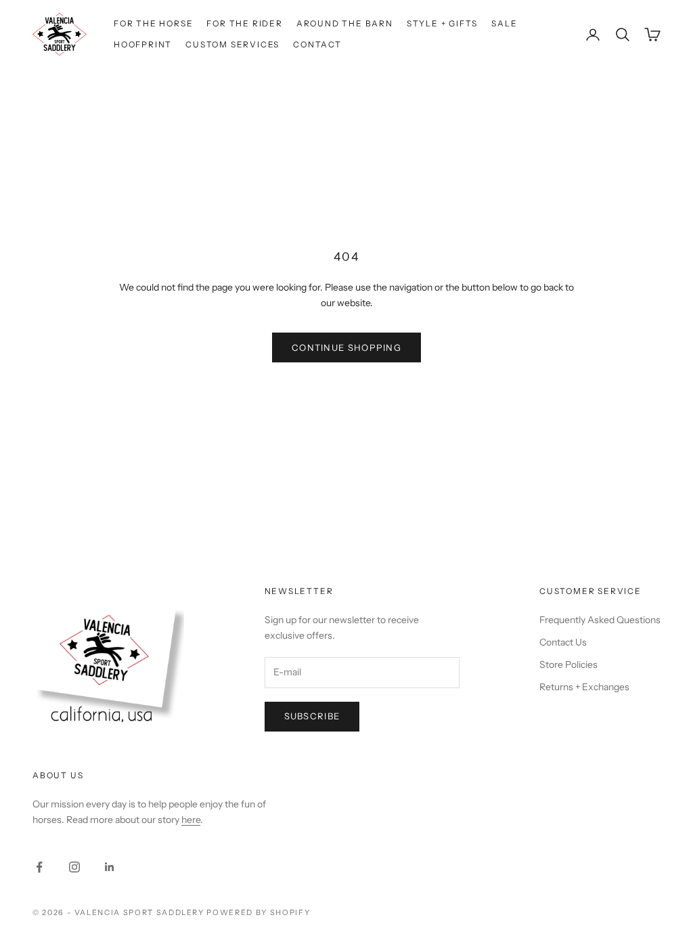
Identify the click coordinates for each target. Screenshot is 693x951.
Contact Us (563, 642)
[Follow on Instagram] (74, 867)
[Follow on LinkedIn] (109, 867)
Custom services (232, 44)
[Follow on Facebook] (39, 867)
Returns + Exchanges (584, 687)
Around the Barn (344, 23)
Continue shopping (346, 347)
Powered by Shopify (258, 912)
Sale (504, 23)
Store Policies (568, 664)
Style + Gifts (442, 23)
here (190, 819)
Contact (317, 44)
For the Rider (244, 23)
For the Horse (153, 23)
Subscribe (312, 716)
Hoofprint (143, 44)
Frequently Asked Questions (600, 620)
